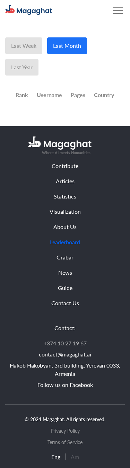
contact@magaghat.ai (65, 354)
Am (75, 456)
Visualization (65, 211)
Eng (55, 456)
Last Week (23, 45)
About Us (65, 226)
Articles (65, 181)
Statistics (65, 196)
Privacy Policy (65, 431)
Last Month (67, 45)
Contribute (65, 165)
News (65, 272)
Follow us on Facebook (65, 384)
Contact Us (65, 303)
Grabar (65, 257)
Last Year (22, 67)
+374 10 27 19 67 (65, 343)
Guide (65, 287)
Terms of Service (65, 442)
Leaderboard (65, 242)
